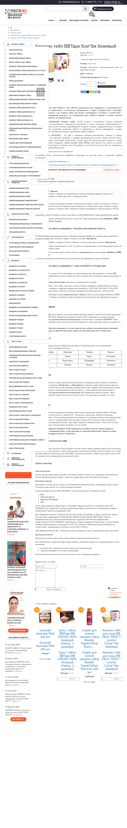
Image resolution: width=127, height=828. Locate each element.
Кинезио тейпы (17, 44)
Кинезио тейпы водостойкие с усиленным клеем (27, 86)
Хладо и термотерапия (17, 157)
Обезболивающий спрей (19, 197)
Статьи (94, 20)
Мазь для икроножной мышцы (22, 444)
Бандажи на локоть (17, 274)
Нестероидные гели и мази (20, 411)
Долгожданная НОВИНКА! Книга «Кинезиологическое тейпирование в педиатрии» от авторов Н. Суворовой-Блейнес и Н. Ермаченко (18, 666)
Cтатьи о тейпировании (17, 464)
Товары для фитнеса (20, 214)
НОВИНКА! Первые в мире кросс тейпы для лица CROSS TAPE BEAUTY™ (17, 712)
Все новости (18, 719)
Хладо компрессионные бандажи (23, 172)
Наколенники (15, 303)
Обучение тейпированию (18, 458)
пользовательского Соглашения (116, 593)
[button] (56, 20)
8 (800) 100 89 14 (112, 1)
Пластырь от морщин (18, 135)
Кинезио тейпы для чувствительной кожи (27, 91)
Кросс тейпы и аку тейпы (20, 62)
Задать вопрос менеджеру (20, 475)
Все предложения (18, 631)
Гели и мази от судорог (19, 395)
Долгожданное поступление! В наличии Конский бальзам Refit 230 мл (17, 682)
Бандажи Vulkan (16, 328)
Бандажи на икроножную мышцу (23, 307)
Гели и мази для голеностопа (21, 424)
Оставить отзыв (111, 170)
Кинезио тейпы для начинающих (23, 66)
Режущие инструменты (19, 251)
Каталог (63, 20)
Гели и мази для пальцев (19, 432)
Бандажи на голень (17, 299)
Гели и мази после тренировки (22, 391)
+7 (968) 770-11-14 (93, 1)
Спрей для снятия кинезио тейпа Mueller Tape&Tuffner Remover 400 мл (89, 662)
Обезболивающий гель (19, 188)
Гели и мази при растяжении (21, 374)
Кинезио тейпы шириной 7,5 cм (22, 108)
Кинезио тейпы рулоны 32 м (21, 120)
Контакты (117, 20)
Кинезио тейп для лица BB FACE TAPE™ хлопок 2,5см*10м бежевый (111, 638)
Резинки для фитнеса (18, 220)
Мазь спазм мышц (16, 448)
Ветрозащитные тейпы (18, 139)
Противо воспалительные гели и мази (25, 378)
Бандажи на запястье (18, 283)
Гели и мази (16, 342)
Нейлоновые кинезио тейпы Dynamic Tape (27, 100)
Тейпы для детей (16, 81)
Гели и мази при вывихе (19, 399)
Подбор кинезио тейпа (19, 151)
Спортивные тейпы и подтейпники (24, 243)
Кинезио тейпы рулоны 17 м (20, 116)
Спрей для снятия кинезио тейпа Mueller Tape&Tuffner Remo (89, 638)
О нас (51, 20)
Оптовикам (16, 454)
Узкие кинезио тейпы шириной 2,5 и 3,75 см (27, 71)
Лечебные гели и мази (18, 407)
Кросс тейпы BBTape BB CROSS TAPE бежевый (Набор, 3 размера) (67, 638)
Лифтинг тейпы (15, 54)
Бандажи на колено (17, 266)
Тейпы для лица (16, 50)
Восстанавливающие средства (22, 351)
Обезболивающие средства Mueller (24, 209)
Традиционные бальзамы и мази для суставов (24, 356)
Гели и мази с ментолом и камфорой (25, 415)
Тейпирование (17, 237)
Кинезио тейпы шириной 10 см (22, 112)
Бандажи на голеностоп (19, 270)
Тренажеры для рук (17, 232)
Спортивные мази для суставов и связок (27, 440)
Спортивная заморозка (19, 164)
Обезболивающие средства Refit (23, 201)
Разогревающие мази (18, 347)
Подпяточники (15, 332)
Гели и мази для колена (19, 419)
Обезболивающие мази (19, 192)
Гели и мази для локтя (18, 428)
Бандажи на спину (17, 287)
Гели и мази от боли (17, 370)
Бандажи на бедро (17, 295)
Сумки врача (14, 255)
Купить (102, 83)
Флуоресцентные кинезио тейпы (23, 104)
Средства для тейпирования (21, 247)
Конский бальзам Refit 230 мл (45, 633)
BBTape (89, 52)
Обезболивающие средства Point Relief (26, 205)
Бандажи (15, 261)
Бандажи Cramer (16, 324)
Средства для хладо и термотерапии (24, 176)
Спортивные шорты (17, 336)
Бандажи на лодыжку (18, 312)
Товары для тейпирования (20, 143)
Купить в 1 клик (103, 86)
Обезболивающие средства (19, 182)
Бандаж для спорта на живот (21, 291)
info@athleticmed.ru (71, 1)
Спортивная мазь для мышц (21, 436)
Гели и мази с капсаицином (21, 403)
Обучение (105, 20)
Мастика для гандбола (18, 366)
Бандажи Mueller (16, 320)
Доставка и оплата (79, 20)
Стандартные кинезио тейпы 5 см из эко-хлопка (26, 76)
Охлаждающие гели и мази (20, 168)
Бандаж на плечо (16, 279)
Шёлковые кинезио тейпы (20, 95)
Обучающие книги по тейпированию (25, 147)
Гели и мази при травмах (19, 382)
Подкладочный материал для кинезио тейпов (25, 129)
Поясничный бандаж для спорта (23, 316)
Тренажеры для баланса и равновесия (25, 224)
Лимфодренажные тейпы (20, 58)
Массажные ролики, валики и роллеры (26, 228)
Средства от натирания (19, 362)
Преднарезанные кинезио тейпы (23, 124)
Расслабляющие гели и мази (21, 386)
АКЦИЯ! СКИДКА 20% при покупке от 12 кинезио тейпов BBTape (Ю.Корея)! (18, 650)
